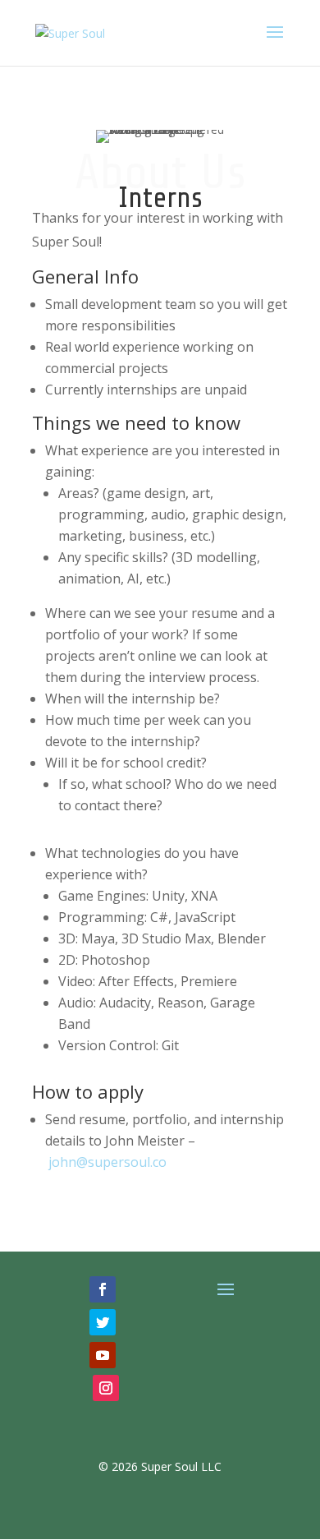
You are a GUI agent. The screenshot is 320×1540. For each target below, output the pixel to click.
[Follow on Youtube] (102, 1355)
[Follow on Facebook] (102, 1289)
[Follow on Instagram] (106, 1388)
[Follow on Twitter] (102, 1322)
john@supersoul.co (107, 1162)
